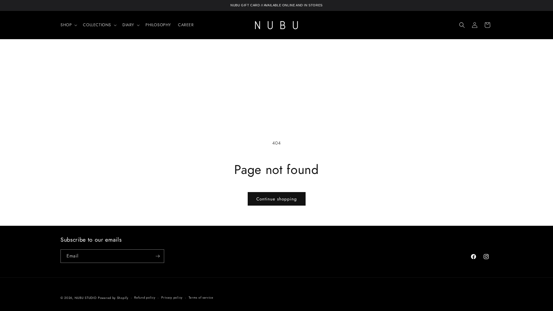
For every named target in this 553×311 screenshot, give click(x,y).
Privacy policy (172, 297)
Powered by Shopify (113, 297)
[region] (276, 5)
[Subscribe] (157, 256)
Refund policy (144, 297)
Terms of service (201, 297)
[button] (68, 25)
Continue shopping (276, 199)
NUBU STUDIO (86, 297)
